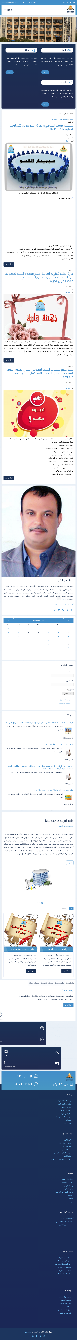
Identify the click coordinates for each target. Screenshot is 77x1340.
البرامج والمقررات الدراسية (62, 1153)
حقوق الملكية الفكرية (64, 1310)
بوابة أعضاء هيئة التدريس (65, 1225)
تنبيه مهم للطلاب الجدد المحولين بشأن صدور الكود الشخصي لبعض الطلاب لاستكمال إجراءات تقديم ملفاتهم (40, 373)
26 (38, 644)
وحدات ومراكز (34, 983)
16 (68, 640)
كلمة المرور (69, 681)
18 (48, 640)
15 (8, 636)
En (23, 2)
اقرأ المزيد (68, 1005)
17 (58, 640)
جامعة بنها (28, 1332)
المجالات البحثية (66, 1110)
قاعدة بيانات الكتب (65, 1303)
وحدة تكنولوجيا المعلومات (63, 1261)
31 (58, 648)
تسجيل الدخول (32, 2)
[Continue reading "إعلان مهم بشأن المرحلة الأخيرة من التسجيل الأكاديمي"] (69, 797)
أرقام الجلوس (68, 1186)
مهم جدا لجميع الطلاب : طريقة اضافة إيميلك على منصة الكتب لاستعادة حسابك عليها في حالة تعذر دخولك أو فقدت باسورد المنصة (40, 767)
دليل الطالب (67, 1146)
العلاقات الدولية (23, 1084)
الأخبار (66, 138)
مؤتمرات (68, 1120)
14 (18, 636)
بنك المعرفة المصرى (64, 1313)
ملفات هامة (59, 983)
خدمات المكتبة (66, 1306)
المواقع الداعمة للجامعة (63, 1117)
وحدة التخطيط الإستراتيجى (62, 1264)
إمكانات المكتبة (66, 1300)
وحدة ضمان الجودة (65, 1258)
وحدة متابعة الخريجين (64, 1270)
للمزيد (70, 863)
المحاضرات (69, 1195)
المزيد (45, 72)
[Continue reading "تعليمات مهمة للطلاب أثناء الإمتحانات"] (69, 752)
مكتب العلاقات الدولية (64, 1274)
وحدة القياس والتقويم (64, 1267)
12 (38, 636)
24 (58, 644)
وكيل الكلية (67, 1140)
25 (48, 644)
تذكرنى (71, 690)
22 (8, 640)
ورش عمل (67, 1123)
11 (48, 636)
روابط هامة (70, 983)
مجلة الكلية (67, 1156)
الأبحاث (71, 1198)
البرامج (64, 908)
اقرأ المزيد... (9, 264)
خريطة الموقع (60, 1084)
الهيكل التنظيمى (66, 1107)
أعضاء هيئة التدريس (66, 1218)
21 (18, 640)
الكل (71, 908)
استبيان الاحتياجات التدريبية (10, 2)
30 (68, 648)
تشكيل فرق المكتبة (65, 1297)
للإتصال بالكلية (24, 1076)
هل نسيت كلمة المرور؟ (65, 700)
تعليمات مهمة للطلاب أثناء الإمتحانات (59, 744)
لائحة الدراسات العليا (64, 1143)
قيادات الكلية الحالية (64, 1101)
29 (8, 644)
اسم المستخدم (68, 672)
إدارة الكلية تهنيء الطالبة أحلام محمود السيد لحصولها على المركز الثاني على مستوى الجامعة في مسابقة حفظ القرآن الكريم (39, 277)
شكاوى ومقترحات (65, 1114)
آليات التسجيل (66, 1150)
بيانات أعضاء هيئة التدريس (64, 1222)
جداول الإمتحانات (67, 1182)
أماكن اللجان (69, 1189)
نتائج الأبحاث (69, 1202)
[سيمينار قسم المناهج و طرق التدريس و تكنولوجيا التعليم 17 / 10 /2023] (38, 167)
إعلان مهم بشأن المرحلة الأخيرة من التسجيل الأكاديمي (53, 790)
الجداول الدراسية (67, 1179)
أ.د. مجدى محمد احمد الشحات (63, 605)
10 (58, 636)
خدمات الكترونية (47, 983)
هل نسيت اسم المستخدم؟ (64, 703)
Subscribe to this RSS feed (63, 119)
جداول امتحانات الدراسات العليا (61, 1159)
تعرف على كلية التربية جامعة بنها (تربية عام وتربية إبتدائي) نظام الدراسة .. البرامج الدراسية (39, 722)
